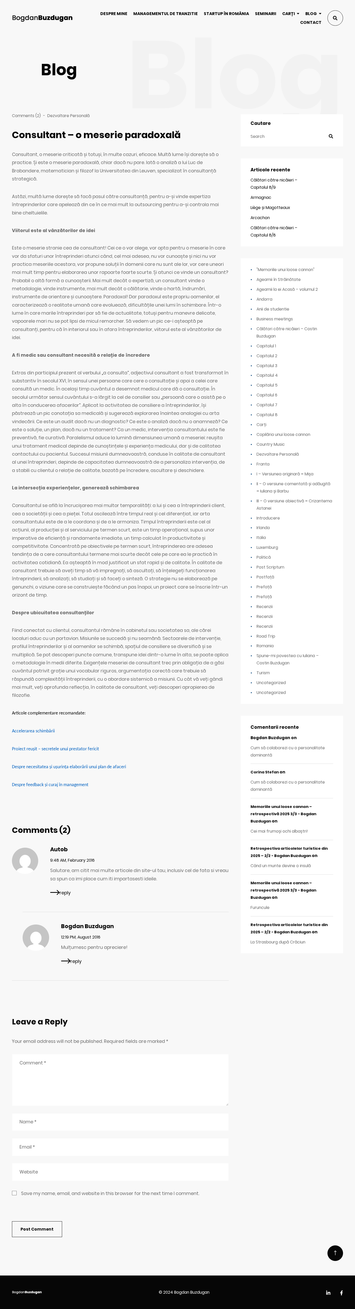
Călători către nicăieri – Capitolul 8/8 (274, 231)
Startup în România (226, 13)
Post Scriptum (270, 567)
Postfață (265, 577)
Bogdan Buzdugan (87, 926)
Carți (288, 13)
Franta (263, 464)
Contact (310, 22)
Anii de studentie (273, 309)
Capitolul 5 (267, 385)
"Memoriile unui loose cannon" (285, 269)
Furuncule (260, 907)
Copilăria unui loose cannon (283, 434)
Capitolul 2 (267, 356)
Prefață (264, 587)
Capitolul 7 (267, 405)
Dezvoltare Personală (68, 115)
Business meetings (275, 319)
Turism (263, 673)
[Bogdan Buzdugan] (42, 18)
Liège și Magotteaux (270, 207)
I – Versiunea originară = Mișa (285, 474)
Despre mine (113, 13)
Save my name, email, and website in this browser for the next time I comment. (110, 1193)
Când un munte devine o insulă (281, 865)
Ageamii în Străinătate (279, 279)
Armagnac (261, 197)
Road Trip (266, 636)
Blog (311, 13)
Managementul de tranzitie (165, 13)
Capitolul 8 (267, 414)
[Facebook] (341, 1293)
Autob (59, 849)
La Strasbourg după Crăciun (278, 942)
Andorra (264, 299)
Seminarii (265, 13)
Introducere (268, 518)
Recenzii (265, 606)
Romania (265, 646)
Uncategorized (271, 682)
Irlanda (263, 527)
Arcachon (260, 217)
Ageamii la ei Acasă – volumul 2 (287, 289)
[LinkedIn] (328, 1293)
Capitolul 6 (267, 395)
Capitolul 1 (266, 346)
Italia (261, 537)
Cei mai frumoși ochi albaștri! (279, 831)
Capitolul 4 (267, 375)
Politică (264, 557)
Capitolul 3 (267, 365)
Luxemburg (267, 547)
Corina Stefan (265, 772)
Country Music (271, 444)
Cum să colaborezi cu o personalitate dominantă (288, 751)
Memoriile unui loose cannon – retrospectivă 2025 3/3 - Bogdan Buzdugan (283, 814)
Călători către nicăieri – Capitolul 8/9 (274, 183)
